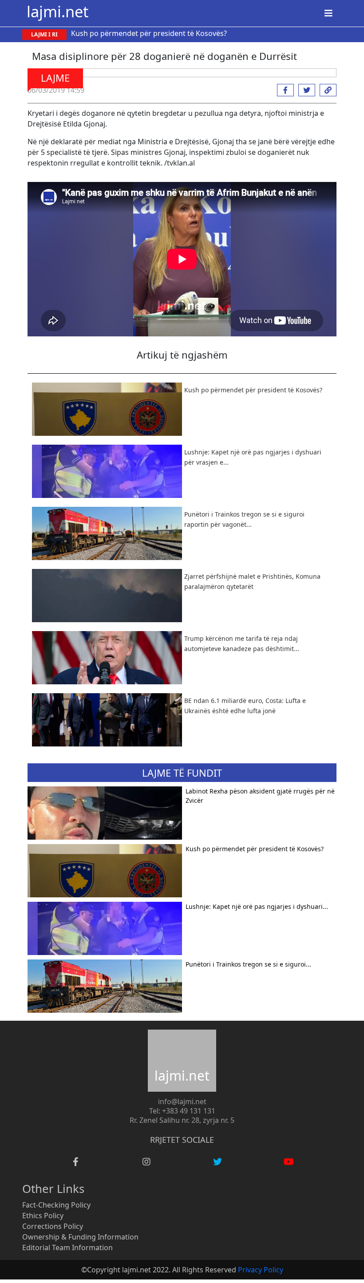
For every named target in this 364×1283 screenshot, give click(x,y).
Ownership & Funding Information (80, 1237)
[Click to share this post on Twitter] (304, 90)
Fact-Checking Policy (56, 1205)
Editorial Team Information (67, 1247)
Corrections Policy (52, 1226)
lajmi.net (57, 11)
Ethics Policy (42, 1215)
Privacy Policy (260, 1270)
